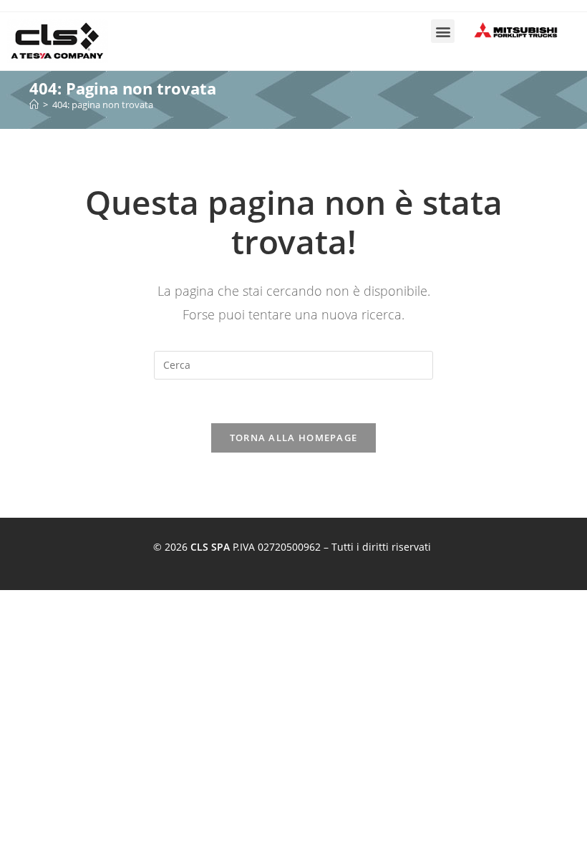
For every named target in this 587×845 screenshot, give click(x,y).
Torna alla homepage (294, 437)
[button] (443, 31)
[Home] (34, 104)
